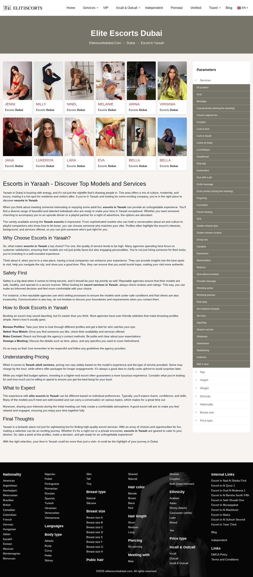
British (7, 504)
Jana (9, 160)
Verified (196, 7)
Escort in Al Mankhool (224, 509)
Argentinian (10, 485)
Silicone (91, 503)
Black (131, 503)
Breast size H (94, 551)
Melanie (105, 104)
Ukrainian (51, 508)
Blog (229, 7)
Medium (133, 527)
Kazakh (7, 539)
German (8, 524)
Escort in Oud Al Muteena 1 (228, 490)
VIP (105, 7)
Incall (173, 553)
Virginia (167, 104)
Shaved (133, 474)
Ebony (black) (178, 507)
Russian (50, 493)
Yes (172, 530)
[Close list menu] (196, 80)
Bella (134, 160)
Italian (6, 534)
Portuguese (52, 483)
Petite (48, 555)
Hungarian (9, 529)
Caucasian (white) (181, 512)
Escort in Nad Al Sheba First (228, 480)
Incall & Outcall (179, 563)
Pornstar (177, 7)
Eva (101, 160)
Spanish (50, 498)
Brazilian (8, 500)
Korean (7, 543)
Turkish (49, 503)
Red (130, 507)
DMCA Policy (219, 554)
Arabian (174, 498)
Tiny (89, 483)
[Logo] (22, 8)
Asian (173, 503)
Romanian (51, 488)
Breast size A (94, 517)
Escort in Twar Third (223, 524)
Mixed (173, 522)
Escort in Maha (220, 514)
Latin (173, 517)
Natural (90, 498)
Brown (132, 498)
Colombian (9, 514)
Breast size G (94, 546)
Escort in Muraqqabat (224, 504)
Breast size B (94, 522)
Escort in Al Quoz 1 (223, 485)
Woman (174, 474)
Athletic (49, 540)
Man (131, 561)
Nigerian (50, 474)
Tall (88, 478)
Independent (154, 7)
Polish (48, 478)
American (9, 480)
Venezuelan (52, 512)
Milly (41, 104)
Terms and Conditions (225, 559)
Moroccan (9, 558)
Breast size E (94, 537)
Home (71, 7)
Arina (134, 104)
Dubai (131, 43)
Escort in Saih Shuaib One (227, 500)
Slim (89, 474)
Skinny (49, 560)
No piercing (135, 546)
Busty (48, 545)
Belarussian (10, 495)
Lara (71, 160)
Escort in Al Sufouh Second (228, 519)
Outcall (174, 558)
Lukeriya (44, 160)
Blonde (132, 493)
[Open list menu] (196, 372)
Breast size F (94, 541)
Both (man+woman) (182, 483)
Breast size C (94, 527)
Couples (175, 478)
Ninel (72, 104)
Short (131, 522)
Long (131, 532)
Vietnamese (52, 517)
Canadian (9, 509)
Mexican (8, 548)
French (7, 519)
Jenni (10, 104)
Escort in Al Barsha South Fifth (230, 495)
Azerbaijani (10, 490)
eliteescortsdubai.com (105, 43)
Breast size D (94, 532)
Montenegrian (11, 553)
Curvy (48, 550)
